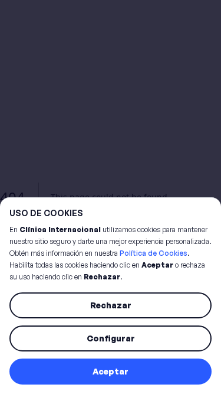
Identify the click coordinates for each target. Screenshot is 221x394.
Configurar (111, 338)
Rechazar (110, 305)
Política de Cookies (153, 253)
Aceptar (110, 371)
